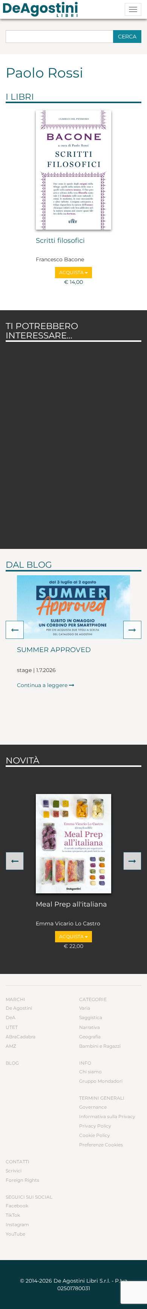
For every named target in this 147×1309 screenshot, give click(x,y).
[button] (15, 630)
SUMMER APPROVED (54, 650)
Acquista (72, 272)
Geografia (90, 1036)
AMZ (11, 1046)
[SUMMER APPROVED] (73, 607)
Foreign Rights (22, 1180)
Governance (93, 1107)
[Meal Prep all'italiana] (73, 843)
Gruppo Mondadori (100, 1081)
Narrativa (89, 1027)
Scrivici (13, 1170)
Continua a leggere (43, 685)
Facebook (17, 1205)
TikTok (13, 1215)
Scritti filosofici (60, 241)
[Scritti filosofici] (73, 170)
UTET (12, 1027)
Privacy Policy (95, 1126)
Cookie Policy (94, 1135)
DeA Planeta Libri (42, 9)
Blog (12, 1063)
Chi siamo (90, 1071)
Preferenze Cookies (101, 1144)
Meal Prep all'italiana (71, 904)
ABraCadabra (20, 1036)
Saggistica (90, 1017)
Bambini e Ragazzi (100, 1046)
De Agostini (19, 1008)
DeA (10, 1017)
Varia (84, 1008)
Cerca (127, 36)
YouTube (15, 1234)
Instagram (17, 1224)
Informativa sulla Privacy (107, 1116)
